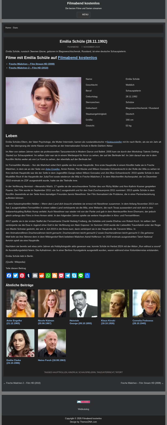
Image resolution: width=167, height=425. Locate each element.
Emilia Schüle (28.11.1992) (83, 41)
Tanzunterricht (105, 372)
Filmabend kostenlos (83, 3)
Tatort (119, 372)
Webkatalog (83, 409)
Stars (15, 27)
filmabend (73, 47)
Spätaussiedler (114, 142)
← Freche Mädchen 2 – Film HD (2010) (21, 383)
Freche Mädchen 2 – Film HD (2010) (28, 67)
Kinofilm (72, 372)
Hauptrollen (60, 372)
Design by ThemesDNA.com (83, 422)
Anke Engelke (53, 169)
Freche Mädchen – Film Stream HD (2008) (32, 64)
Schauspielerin (87, 372)
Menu (85, 14)
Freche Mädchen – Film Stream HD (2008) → (142, 383)
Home (8, 27)
